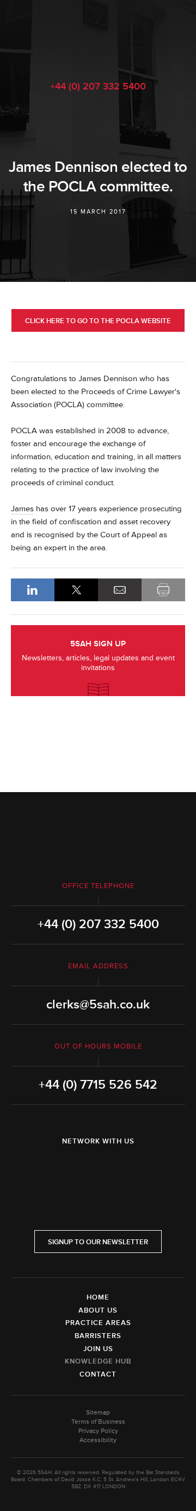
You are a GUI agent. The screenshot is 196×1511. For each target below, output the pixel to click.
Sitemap (98, 1413)
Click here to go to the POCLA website (98, 321)
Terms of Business (98, 1422)
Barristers (98, 1336)
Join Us (98, 1349)
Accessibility (98, 1440)
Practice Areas (98, 1323)
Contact (98, 1374)
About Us (98, 1310)
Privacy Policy (98, 1431)
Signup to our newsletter (98, 1242)
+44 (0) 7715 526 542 (98, 1084)
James (22, 509)
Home (98, 1297)
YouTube (128, 1169)
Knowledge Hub (98, 1361)
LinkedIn (32, 589)
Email (120, 589)
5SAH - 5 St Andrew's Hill (97, 34)
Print (163, 589)
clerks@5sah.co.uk (98, 1004)
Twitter (98, 1169)
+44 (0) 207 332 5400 (98, 86)
